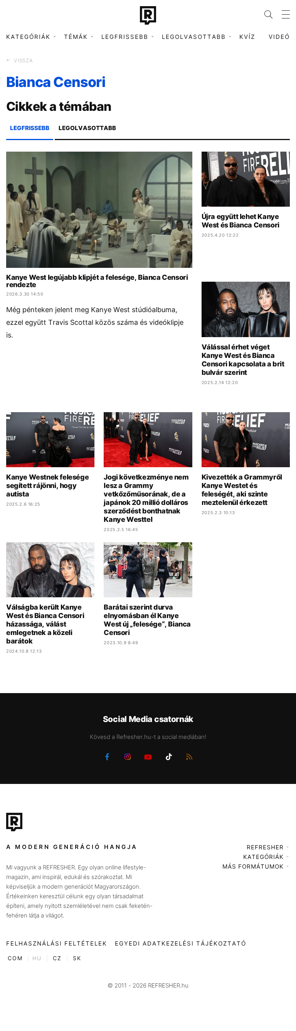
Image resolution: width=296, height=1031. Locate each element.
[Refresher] (148, 15)
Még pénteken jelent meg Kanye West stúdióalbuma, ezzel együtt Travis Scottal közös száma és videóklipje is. (94, 322)
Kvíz (247, 36)
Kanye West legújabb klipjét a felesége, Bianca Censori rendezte (97, 281)
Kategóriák (263, 857)
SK (77, 958)
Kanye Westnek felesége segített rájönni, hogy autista (47, 485)
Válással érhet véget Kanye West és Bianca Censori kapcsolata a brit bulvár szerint (243, 359)
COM (15, 958)
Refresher (265, 847)
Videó (279, 36)
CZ (57, 958)
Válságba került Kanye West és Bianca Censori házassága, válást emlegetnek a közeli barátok (45, 624)
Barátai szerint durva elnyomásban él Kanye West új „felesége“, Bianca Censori (147, 620)
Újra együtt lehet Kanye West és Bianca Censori (240, 220)
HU (37, 958)
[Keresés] (263, 14)
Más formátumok (253, 866)
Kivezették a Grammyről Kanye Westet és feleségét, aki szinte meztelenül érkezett (242, 489)
